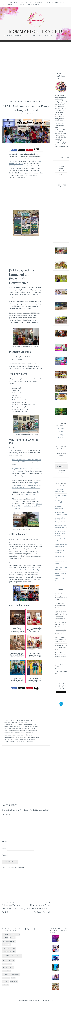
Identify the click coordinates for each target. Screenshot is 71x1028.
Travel (19, 4)
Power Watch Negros (24, 737)
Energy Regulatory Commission (23, 730)
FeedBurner (61, 472)
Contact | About (8, 2)
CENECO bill (13, 726)
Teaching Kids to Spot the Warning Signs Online (61, 605)
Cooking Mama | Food (11, 934)
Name (4, 841)
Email (4, 848)
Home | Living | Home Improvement (26, 101)
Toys (3, 4)
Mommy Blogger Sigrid (35, 31)
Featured (6, 944)
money (29, 734)
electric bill (9, 730)
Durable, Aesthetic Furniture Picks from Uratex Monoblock (60, 639)
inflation (19, 732)
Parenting (7, 970)
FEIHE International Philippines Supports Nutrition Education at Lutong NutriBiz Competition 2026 (61, 614)
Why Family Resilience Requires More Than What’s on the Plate (61, 654)
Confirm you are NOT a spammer (14, 867)
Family (37, 2)
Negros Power (21, 735)
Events (5, 937)
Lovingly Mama (59, 124)
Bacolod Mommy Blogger (26, 720)
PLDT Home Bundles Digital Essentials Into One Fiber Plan (61, 632)
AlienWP (50, 1000)
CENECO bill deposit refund (25, 726)
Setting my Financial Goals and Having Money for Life (13, 907)
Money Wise (7, 964)
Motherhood (8, 967)
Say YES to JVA (18, 741)
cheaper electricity (28, 728)
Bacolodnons (19, 724)
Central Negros (17, 728)
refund (11, 741)
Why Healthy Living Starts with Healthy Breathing (60, 624)
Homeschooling (25, 2)
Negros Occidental (10, 735)
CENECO (7, 726)
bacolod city (10, 724)
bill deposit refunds (28, 494)
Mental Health (8, 960)
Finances (11, 4)
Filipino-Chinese (9, 948)
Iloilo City (12, 732)
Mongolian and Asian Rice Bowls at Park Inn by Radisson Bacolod (38, 907)
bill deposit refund (30, 724)
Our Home (47, 2)
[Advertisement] (35, 57)
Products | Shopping (11, 974)
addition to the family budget (29, 570)
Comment (6, 814)
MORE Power (35, 734)
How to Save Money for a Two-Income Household (60, 533)
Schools (6, 977)
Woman (5, 984)
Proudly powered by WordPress (28, 1000)
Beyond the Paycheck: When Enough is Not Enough (61, 647)
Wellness (59, 2)
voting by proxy (28, 741)
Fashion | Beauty (32, 4)
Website (4, 855)
